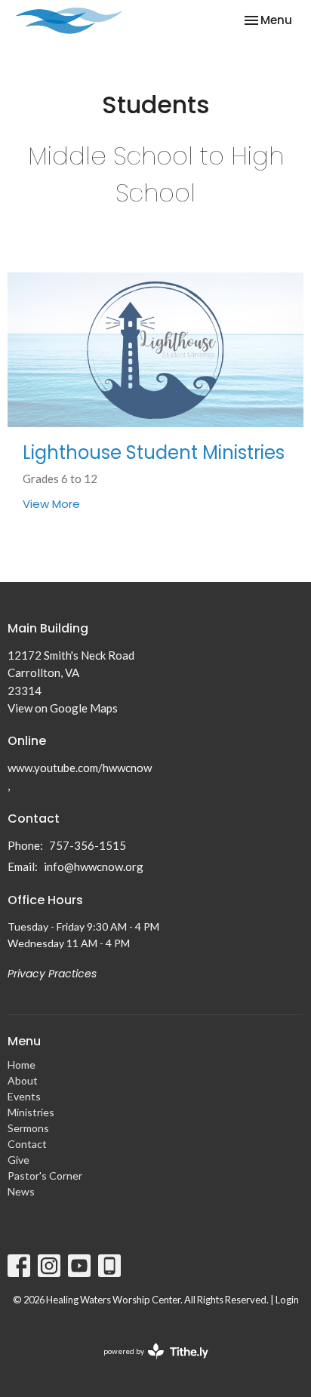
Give (18, 1159)
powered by (148, 1364)
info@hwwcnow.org (93, 866)
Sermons (28, 1128)
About (23, 1080)
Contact (27, 1143)
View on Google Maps (63, 708)
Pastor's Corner (45, 1175)
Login (287, 1300)
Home (21, 1064)
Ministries (31, 1112)
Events (24, 1096)
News (21, 1191)
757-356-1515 (87, 845)
